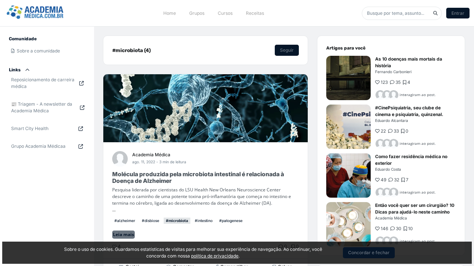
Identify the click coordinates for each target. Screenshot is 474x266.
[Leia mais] (348, 78)
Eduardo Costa (388, 169)
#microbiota (177, 220)
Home (169, 13)
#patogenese (231, 220)
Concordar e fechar (369, 252)
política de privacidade (214, 256)
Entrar (457, 13)
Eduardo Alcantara (391, 120)
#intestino (204, 220)
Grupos (196, 13)
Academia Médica (151, 154)
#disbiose (150, 220)
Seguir (287, 50)
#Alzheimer (124, 220)
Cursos (225, 13)
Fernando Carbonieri (393, 71)
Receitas (255, 13)
